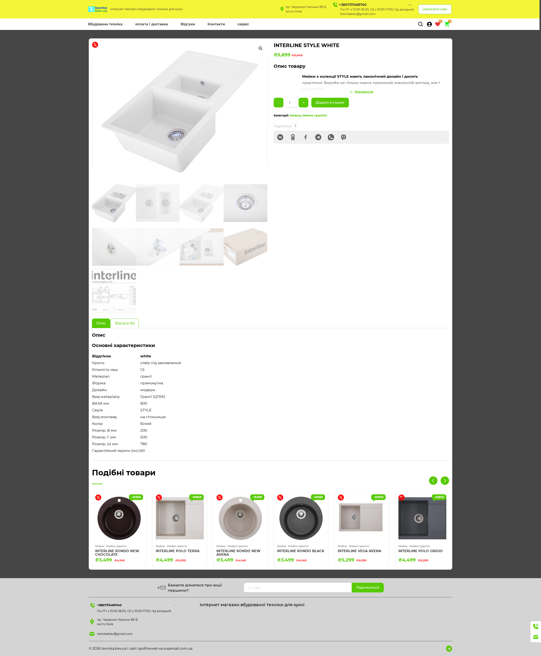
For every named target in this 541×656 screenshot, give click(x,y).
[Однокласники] (293, 137)
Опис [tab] (101, 323)
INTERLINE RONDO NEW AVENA (178, 553)
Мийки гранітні (314, 115)
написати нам (435, 9)
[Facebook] (305, 137)
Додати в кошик (330, 102)
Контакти (216, 24)
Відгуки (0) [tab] (124, 323)
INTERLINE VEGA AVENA (299, 551)
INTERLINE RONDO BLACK (240, 551)
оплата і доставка (151, 24)
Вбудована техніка (105, 24)
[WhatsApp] (331, 137)
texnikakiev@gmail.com (358, 14)
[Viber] (343, 137)
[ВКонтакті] (280, 137)
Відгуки (188, 24)
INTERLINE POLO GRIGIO (360, 551)
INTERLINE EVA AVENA (418, 551)
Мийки (295, 115)
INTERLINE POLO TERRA (117, 551)
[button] (260, 48)
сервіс (243, 24)
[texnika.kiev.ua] (97, 9)
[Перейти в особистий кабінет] (429, 24)
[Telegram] (318, 137)
